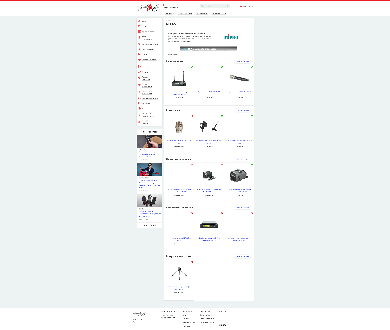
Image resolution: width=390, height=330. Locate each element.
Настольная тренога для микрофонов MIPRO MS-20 (179, 288)
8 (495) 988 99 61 (168, 318)
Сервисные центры (207, 322)
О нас (185, 315)
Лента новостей (189, 322)
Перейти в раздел (242, 61)
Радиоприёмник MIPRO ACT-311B (209, 92)
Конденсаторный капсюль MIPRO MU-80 (179, 142)
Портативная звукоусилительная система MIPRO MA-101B (239, 190)
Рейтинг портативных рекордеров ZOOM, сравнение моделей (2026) (150, 213)
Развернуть (172, 54)
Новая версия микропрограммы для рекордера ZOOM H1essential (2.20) (150, 154)
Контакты (186, 326)
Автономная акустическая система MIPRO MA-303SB (239, 239)
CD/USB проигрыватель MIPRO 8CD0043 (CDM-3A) (209, 239)
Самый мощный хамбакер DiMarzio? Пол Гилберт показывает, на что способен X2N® (149, 184)
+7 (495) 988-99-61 (170, 7)
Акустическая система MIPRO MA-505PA (179, 239)
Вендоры (186, 319)
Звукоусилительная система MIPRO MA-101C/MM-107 (209, 190)
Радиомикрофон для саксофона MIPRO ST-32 (239, 142)
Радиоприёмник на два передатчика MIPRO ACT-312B (179, 93)
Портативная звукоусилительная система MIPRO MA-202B (179, 190)
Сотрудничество (206, 315)
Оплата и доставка (207, 319)
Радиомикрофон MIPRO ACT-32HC (239, 92)
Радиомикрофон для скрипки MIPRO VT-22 (209, 142)
